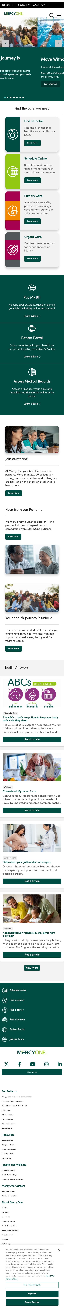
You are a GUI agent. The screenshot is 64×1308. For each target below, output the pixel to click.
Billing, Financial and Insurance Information (17, 1097)
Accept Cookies (32, 1302)
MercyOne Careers (8, 1191)
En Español (5, 1239)
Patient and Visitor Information (12, 1101)
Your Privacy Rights (32, 1285)
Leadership (6, 1217)
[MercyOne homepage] (13, 15)
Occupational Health (9, 1149)
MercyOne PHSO (7, 1154)
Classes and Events (8, 1170)
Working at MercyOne (9, 1196)
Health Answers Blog (9, 1175)
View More (32, 969)
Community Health (8, 1221)
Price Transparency (8, 1124)
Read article (32, 711)
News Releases (7, 1140)
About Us (5, 1208)
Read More (13, 537)
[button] (59, 14)
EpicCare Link (6, 1158)
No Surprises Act (7, 1128)
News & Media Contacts (10, 1230)
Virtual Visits (6, 1110)
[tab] (5, 97)
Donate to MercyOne (9, 1226)
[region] (32, 59)
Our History (5, 1212)
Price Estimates (7, 1119)
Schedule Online (8, 1115)
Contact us (32, 1072)
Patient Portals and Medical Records (14, 1106)
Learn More (32, 143)
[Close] (59, 1250)
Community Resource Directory (13, 1179)
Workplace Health (8, 1145)
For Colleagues (7, 1244)
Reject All (32, 1294)
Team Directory (7, 1235)
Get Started (13, 84)
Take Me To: (8, 5)
